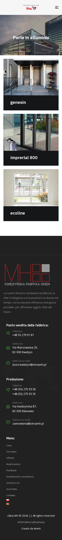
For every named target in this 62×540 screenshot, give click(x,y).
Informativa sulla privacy (31, 522)
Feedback (11, 470)
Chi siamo (11, 451)
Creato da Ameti (31, 528)
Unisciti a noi (12, 482)
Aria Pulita (11, 489)
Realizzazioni (13, 464)
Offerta (10, 457)
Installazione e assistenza (20, 476)
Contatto (10, 495)
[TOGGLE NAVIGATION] (49, 7)
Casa (9, 445)
